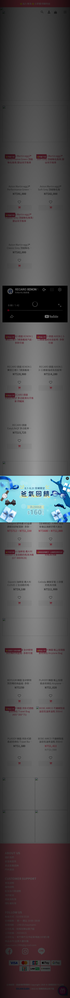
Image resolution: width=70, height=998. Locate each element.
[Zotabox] (68, 519)
